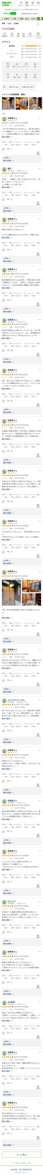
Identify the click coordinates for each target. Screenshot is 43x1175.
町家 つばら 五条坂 (10, 23)
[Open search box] (4, 87)
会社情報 (14, 1170)
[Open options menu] (39, 118)
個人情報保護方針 (25, 1170)
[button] (8, 103)
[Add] (38, 24)
